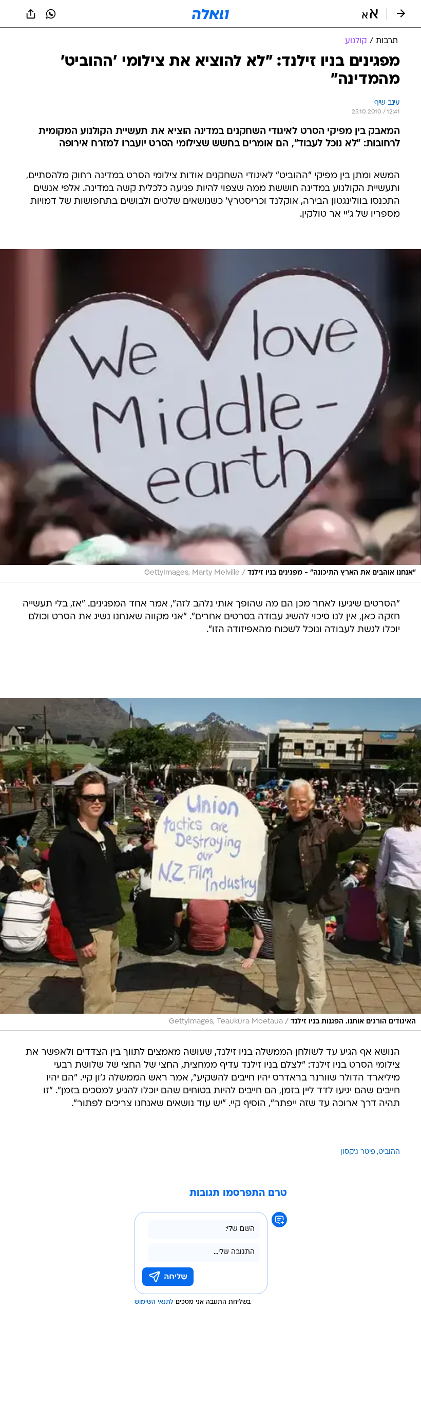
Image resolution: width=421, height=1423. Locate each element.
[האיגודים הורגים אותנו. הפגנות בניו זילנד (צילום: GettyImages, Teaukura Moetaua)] (210, 864)
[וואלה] (210, 14)
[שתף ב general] (30, 14)
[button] (370, 13)
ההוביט (389, 1152)
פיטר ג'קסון (357, 1152)
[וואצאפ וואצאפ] (51, 14)
